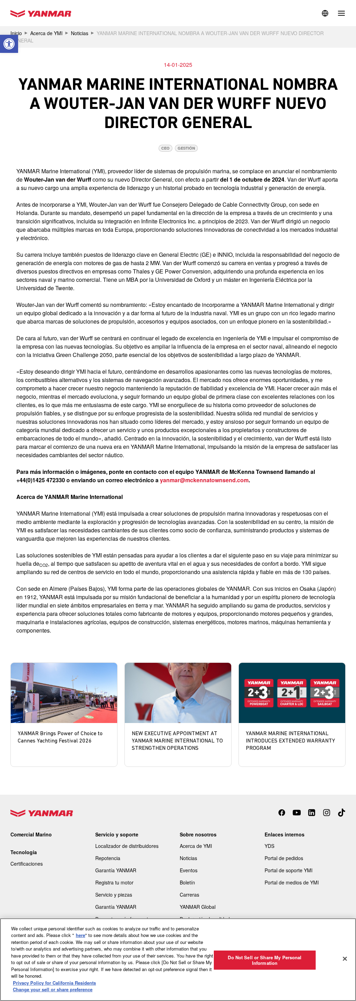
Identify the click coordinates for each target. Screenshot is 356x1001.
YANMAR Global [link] (198, 906)
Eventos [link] (188, 870)
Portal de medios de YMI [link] (292, 882)
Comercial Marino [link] (31, 834)
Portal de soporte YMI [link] (289, 870)
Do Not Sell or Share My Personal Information (264, 960)
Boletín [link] (187, 882)
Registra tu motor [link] (114, 882)
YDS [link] (269, 845)
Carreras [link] (189, 894)
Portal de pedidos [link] (284, 858)
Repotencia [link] (107, 858)
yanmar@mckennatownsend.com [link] (204, 480)
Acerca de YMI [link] (46, 33)
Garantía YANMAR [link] (115, 870)
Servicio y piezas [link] (113, 894)
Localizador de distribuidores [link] (127, 845)
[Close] (345, 958)
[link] (9, 44)
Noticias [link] (79, 33)
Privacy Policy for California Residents (54, 982)
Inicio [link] (16, 33)
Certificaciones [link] (26, 863)
